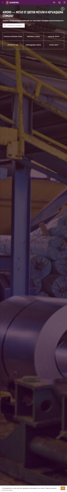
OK (63, 488)
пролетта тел (13, 45)
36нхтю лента (53, 36)
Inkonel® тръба (33, 36)
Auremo (12, 2)
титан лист (53, 45)
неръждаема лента (33, 45)
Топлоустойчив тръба (13, 36)
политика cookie (7, 490)
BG (54, 2)
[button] (62, 9)
